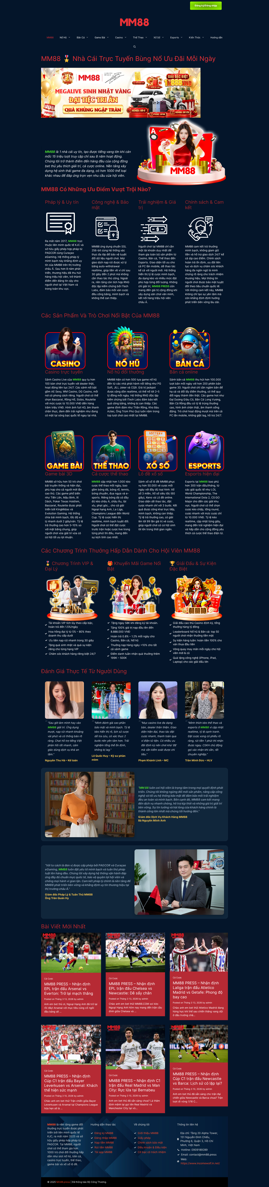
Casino (119, 37)
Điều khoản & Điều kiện (152, 1147)
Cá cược (48, 978)
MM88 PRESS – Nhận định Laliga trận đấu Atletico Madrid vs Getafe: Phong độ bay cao (197, 990)
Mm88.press (63, 1181)
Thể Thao (138, 37)
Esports (174, 37)
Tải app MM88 (103, 1152)
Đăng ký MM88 (103, 1133)
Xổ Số (157, 37)
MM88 (50, 37)
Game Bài (100, 37)
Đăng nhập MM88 (105, 1137)
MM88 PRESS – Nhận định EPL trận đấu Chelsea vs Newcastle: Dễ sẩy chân (132, 988)
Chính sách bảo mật (150, 1142)
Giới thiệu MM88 (148, 1133)
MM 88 (144, 787)
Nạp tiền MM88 (104, 1142)
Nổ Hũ (63, 37)
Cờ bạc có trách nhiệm (152, 1152)
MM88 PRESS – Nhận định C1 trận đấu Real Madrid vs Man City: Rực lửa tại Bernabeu (134, 1085)
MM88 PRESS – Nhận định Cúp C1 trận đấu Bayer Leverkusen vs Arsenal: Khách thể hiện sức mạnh (71, 1083)
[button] (134, 47)
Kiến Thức (194, 37)
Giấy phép (144, 1137)
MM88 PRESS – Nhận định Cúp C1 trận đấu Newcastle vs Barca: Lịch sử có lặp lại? (197, 1079)
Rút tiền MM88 (103, 1147)
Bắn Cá (81, 37)
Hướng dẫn (216, 37)
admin (80, 999)
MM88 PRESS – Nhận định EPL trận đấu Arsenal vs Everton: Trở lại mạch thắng (68, 989)
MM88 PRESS (160, 286)
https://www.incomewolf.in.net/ (200, 1163)
